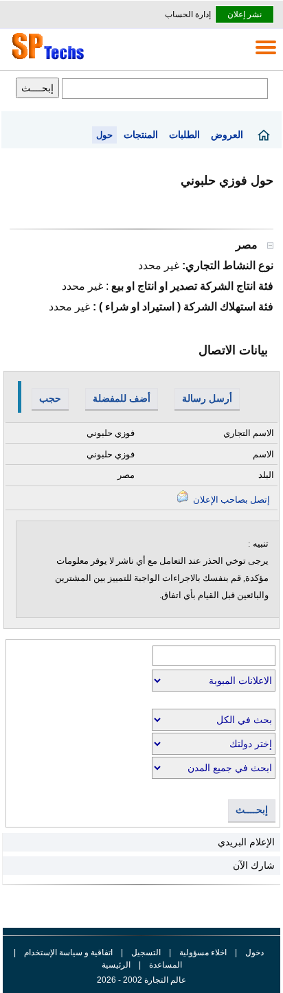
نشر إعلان (244, 14)
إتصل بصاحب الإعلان (230, 499)
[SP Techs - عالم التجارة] (46, 59)
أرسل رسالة (207, 398)
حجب (50, 398)
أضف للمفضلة (121, 398)
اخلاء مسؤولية (203, 952)
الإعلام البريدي (246, 841)
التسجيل (146, 952)
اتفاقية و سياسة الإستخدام (67, 952)
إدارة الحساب (188, 14)
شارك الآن (254, 865)
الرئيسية (116, 965)
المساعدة (165, 965)
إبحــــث (252, 810)
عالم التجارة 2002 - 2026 (141, 980)
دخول (254, 952)
